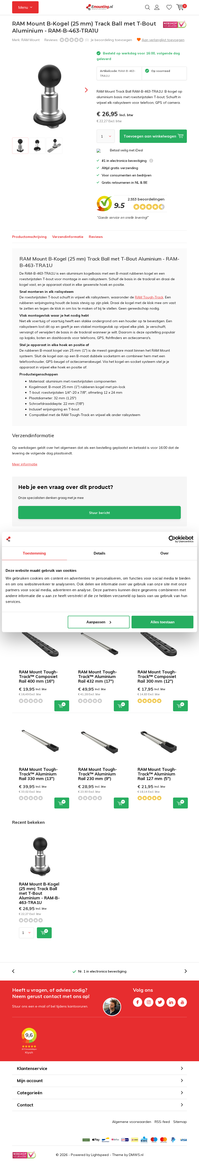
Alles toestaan (162, 622)
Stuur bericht (99, 513)
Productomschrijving (29, 237)
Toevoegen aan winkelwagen (61, 705)
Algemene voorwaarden (131, 1122)
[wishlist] (169, 7)
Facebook (137, 1002)
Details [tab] (100, 553)
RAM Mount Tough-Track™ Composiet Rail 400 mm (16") (38, 676)
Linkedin (171, 1002)
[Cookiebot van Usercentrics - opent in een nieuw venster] (172, 539)
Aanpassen (95, 622)
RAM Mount (30, 40)
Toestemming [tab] (34, 553)
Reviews (96, 237)
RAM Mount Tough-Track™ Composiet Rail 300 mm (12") (157, 676)
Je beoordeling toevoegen (111, 40)
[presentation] (82, 90)
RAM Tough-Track (149, 297)
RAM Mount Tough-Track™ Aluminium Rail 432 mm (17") (97, 676)
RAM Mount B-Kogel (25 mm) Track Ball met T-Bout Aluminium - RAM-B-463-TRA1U (39, 893)
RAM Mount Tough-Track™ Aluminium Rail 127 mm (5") (157, 774)
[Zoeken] (147, 7)
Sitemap (180, 1122)
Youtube (182, 1002)
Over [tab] (164, 553)
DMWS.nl (136, 1155)
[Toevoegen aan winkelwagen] (44, 932)
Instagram (148, 1002)
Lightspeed (100, 1155)
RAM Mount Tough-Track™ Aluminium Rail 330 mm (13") (38, 774)
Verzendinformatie (67, 237)
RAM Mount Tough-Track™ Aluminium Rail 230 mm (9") (97, 774)
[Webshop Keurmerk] (24, 1155)
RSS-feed (162, 1122)
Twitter (160, 1002)
